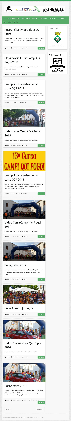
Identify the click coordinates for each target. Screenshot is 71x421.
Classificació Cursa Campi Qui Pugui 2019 (23, 60)
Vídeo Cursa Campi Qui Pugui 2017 (23, 224)
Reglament (35, 18)
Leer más (41, 48)
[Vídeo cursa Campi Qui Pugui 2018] (24, 118)
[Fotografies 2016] (24, 372)
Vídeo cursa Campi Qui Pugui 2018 (23, 133)
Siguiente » (40, 409)
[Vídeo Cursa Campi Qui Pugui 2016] (24, 329)
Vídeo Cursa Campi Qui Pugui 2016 (23, 345)
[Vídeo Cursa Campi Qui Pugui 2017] (24, 209)
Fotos (4, 22)
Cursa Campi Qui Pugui (19, 308)
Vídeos (10, 22)
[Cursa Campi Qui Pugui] (34, 9)
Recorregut (43, 18)
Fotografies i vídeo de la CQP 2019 (23, 31)
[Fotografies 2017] (24, 251)
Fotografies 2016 (15, 385)
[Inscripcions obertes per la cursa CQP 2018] (24, 161)
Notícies (26, 48)
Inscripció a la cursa (13, 18)
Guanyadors (61, 18)
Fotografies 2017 (15, 265)
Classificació (52, 18)
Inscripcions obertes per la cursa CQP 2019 (21, 86)
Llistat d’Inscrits (25, 18)
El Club (16, 22)
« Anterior (8, 409)
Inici (4, 18)
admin (8, 48)
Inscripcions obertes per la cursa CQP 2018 (21, 177)
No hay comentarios (36, 400)
